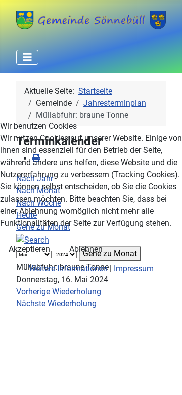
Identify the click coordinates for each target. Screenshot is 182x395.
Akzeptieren (29, 249)
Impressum (134, 268)
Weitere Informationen (68, 268)
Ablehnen (86, 249)
